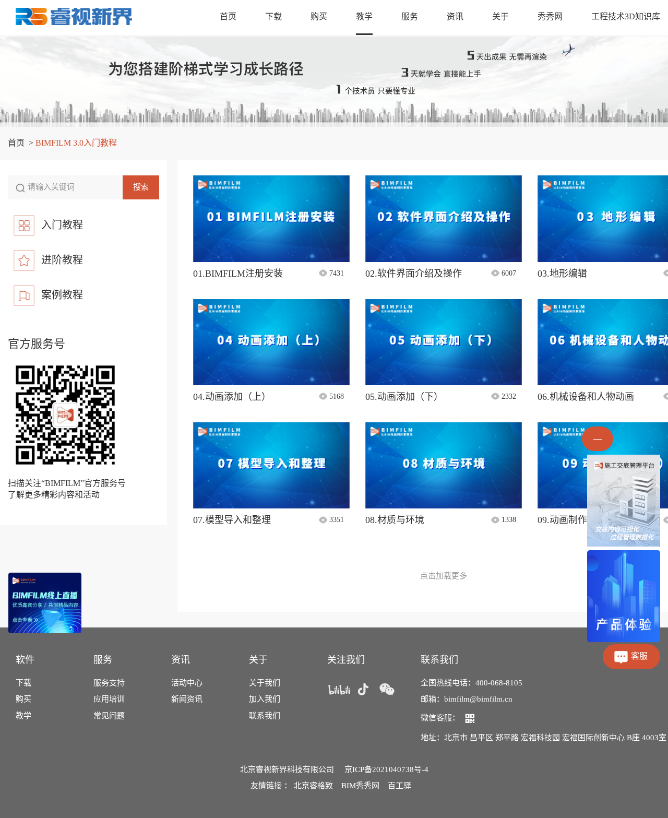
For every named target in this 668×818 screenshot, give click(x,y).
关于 (500, 16)
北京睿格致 (313, 785)
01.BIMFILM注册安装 (238, 273)
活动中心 (186, 683)
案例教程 (62, 295)
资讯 (455, 16)
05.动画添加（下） (404, 397)
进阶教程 (62, 260)
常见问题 (109, 716)
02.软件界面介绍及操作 (413, 273)
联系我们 (264, 716)
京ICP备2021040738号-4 (386, 769)
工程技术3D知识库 (625, 16)
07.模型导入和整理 (232, 520)
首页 (228, 16)
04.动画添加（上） (232, 397)
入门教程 (62, 225)
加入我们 (264, 699)
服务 (409, 16)
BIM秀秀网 (360, 785)
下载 (273, 16)
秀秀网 (550, 16)
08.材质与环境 (394, 520)
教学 (364, 16)
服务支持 (109, 683)
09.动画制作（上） (576, 520)
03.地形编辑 (562, 273)
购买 (319, 16)
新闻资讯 (186, 699)
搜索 (141, 187)
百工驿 (399, 785)
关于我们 (264, 683)
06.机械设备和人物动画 (586, 397)
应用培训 (109, 699)
